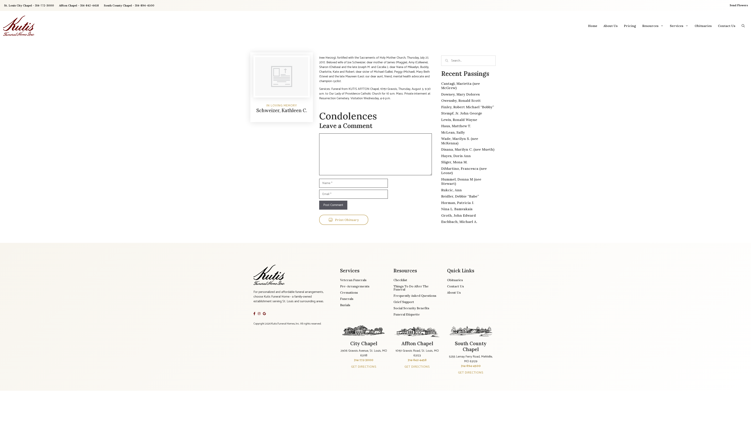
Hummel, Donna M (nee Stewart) (461, 181)
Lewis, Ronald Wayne (459, 119)
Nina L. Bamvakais (457, 209)
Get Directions (363, 366)
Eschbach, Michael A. (459, 221)
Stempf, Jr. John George (461, 113)
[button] (743, 25)
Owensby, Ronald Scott (461, 100)
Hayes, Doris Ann (456, 156)
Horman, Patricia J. (457, 202)
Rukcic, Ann (451, 190)
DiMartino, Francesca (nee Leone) (464, 170)
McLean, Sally (453, 132)
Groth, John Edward (458, 215)
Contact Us (726, 26)
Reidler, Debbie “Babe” (460, 196)
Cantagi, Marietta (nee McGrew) (460, 85)
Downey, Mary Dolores (460, 94)
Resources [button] (650, 26)
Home (592, 26)
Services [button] (676, 26)
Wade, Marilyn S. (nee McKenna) (459, 140)
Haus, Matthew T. (456, 126)
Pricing (630, 26)
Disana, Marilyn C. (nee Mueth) (467, 149)
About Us (611, 26)
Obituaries (703, 26)
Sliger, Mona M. (454, 162)
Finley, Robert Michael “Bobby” (467, 107)
